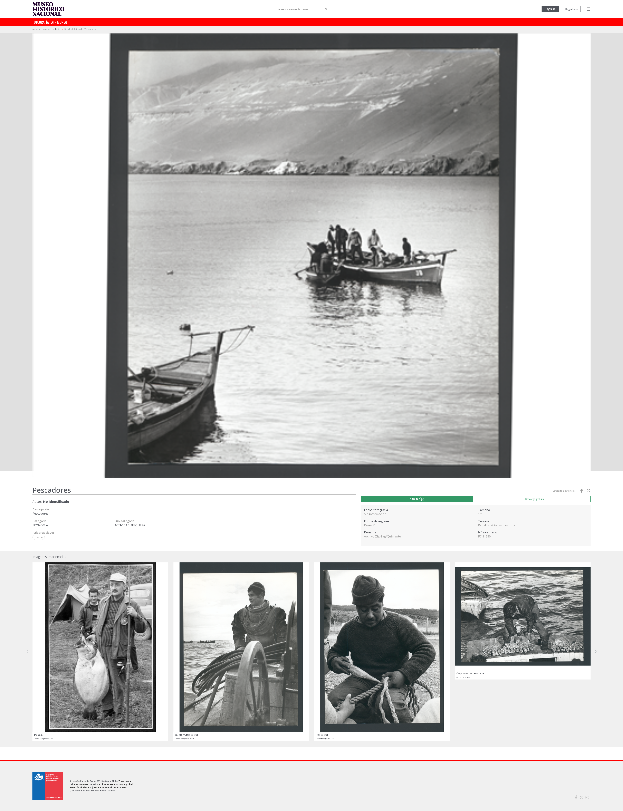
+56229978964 (81, 784)
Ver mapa (124, 781)
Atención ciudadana (80, 787)
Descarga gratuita (534, 499)
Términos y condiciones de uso (110, 787)
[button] (27, 651)
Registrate (571, 9)
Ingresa (551, 9)
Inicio (58, 29)
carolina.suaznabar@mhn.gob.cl (115, 784)
